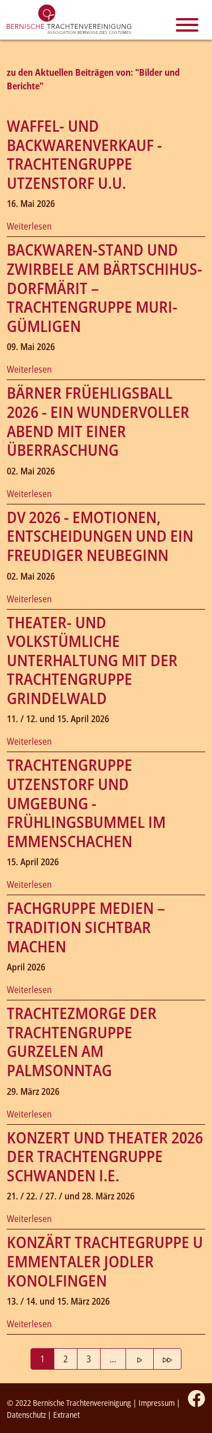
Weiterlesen (29, 226)
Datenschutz (26, 1414)
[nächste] (140, 1359)
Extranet (66, 1414)
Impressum (157, 1402)
